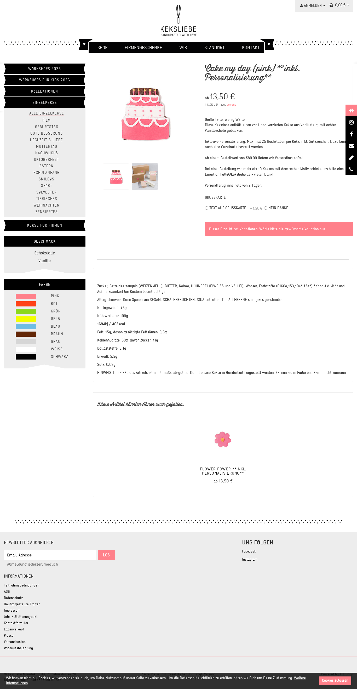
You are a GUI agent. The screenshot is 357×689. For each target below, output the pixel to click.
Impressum (12, 610)
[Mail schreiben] (351, 157)
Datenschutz (13, 598)
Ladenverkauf (14, 629)
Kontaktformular (16, 623)
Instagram (249, 559)
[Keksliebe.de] (178, 20)
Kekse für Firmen (44, 225)
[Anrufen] (351, 169)
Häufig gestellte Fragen (22, 604)
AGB (7, 592)
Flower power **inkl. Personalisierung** (223, 470)
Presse (9, 635)
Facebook (249, 551)
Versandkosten (15, 642)
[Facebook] (351, 134)
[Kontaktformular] (351, 146)
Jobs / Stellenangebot (21, 617)
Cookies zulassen (335, 680)
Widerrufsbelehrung (18, 648)
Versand (231, 104)
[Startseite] (351, 110)
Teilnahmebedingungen (21, 585)
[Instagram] (351, 122)
